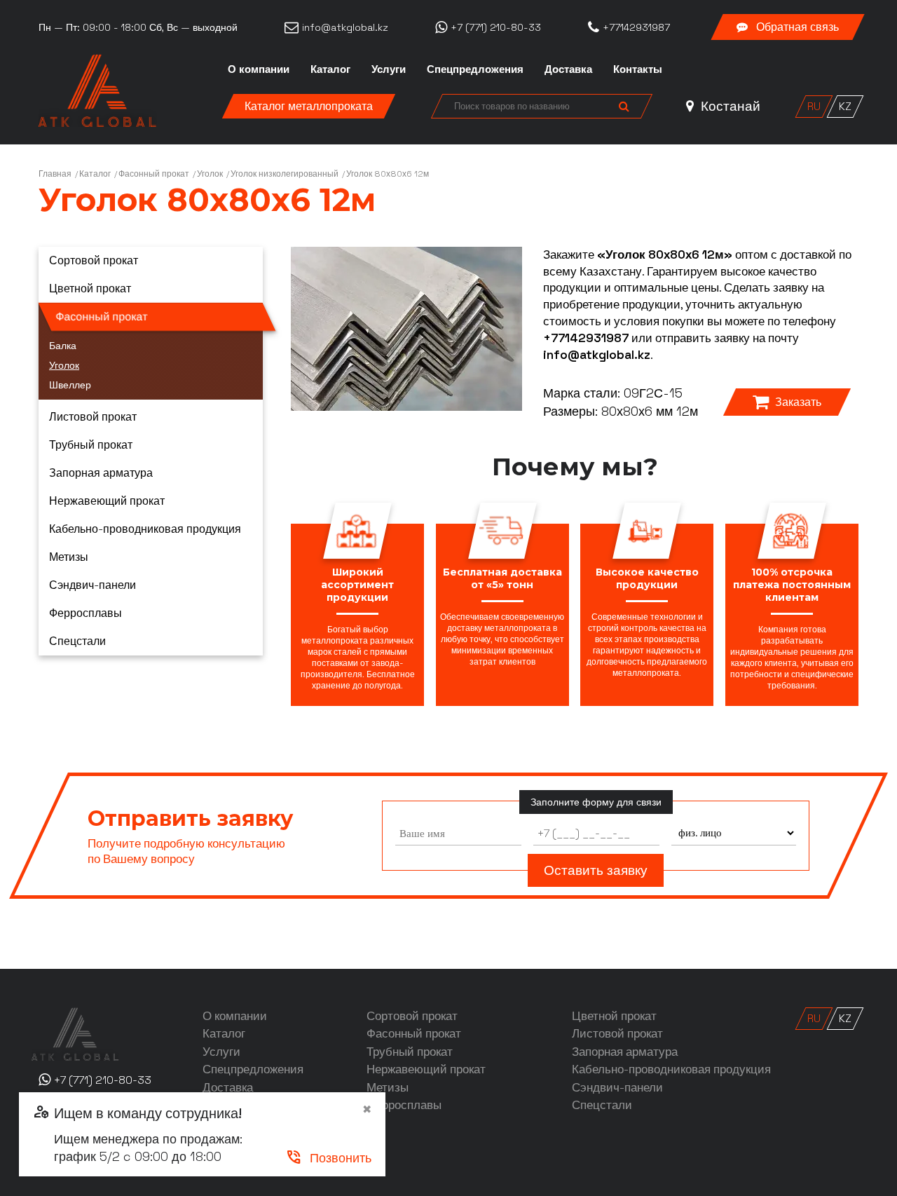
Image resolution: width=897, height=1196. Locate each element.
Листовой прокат (93, 416)
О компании (258, 69)
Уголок (210, 173)
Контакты (637, 69)
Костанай (728, 106)
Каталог (330, 69)
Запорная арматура (101, 473)
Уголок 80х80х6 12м (387, 173)
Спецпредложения (475, 69)
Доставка (568, 69)
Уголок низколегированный (284, 173)
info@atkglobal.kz (596, 354)
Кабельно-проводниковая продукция (145, 529)
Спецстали (77, 641)
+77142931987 (586, 338)
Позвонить (328, 1158)
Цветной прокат (90, 288)
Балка (62, 345)
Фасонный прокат (153, 173)
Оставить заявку (596, 870)
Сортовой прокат (93, 260)
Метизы (68, 557)
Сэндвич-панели (92, 585)
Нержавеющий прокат (107, 501)
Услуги (388, 69)
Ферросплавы (85, 613)
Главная (55, 173)
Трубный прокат (90, 444)
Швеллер (70, 385)
